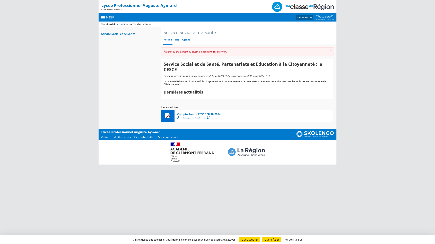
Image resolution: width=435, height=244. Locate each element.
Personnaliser (293, 239)
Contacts (105, 137)
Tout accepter (249, 239)
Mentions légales (122, 137)
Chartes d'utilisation (144, 137)
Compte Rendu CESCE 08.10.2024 (199, 114)
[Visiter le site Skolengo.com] (315, 136)
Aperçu (212, 117)
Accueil (120, 24)
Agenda (186, 39)
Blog (177, 39)
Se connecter (304, 17)
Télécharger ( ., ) (193, 118)
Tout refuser (271, 239)
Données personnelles (169, 137)
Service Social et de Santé (118, 34)
